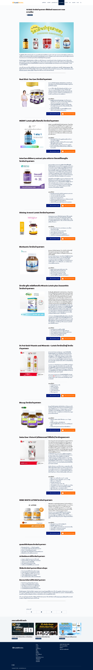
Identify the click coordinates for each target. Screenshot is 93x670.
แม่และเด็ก (73, 2)
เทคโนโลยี (48, 2)
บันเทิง (37, 651)
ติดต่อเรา (61, 647)
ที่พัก (37, 650)
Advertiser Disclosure (64, 644)
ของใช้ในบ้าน (44, 2)
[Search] (80, 2)
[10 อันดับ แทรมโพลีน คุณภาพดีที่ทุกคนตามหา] (70, 629)
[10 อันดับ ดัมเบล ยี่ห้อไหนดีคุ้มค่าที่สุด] (46, 629)
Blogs (37, 644)
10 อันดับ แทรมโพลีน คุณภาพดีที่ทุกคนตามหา (68, 637)
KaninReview (58, 68)
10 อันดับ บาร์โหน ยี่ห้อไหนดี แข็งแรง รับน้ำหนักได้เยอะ (22, 637)
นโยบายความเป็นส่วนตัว (64, 649)
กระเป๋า (37, 645)
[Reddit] (62, 612)
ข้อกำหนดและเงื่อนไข (63, 645)
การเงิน (78, 2)
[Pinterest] (52, 612)
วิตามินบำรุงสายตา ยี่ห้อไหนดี (61, 596)
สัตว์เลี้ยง (66, 2)
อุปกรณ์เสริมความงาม (55, 2)
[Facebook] (31, 612)
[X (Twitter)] (41, 612)
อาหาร (70, 2)
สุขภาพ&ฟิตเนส (61, 2)
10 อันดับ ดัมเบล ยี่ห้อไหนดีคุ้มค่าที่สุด (42, 637)
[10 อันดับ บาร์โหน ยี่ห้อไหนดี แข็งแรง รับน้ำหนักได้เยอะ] (23, 629)
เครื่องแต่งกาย (38, 658)
